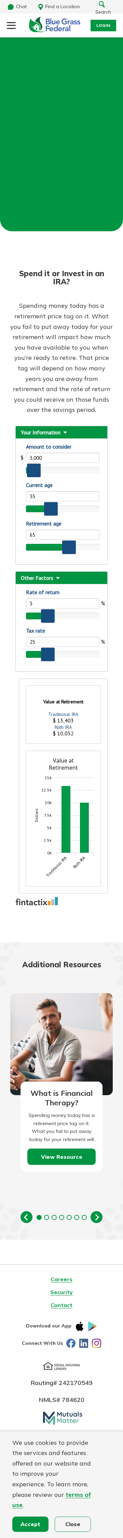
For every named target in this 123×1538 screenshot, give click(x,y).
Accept (30, 1524)
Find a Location (62, 6)
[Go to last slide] (26, 1217)
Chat (21, 6)
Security (61, 1292)
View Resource (61, 1156)
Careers (61, 1279)
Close (72, 1524)
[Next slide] (96, 1217)
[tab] (39, 1217)
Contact (61, 1305)
